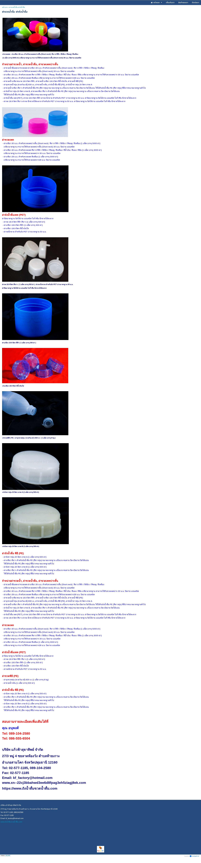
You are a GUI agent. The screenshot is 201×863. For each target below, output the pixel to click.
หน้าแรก (5, 7)
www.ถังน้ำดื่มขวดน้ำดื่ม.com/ (11, 822)
